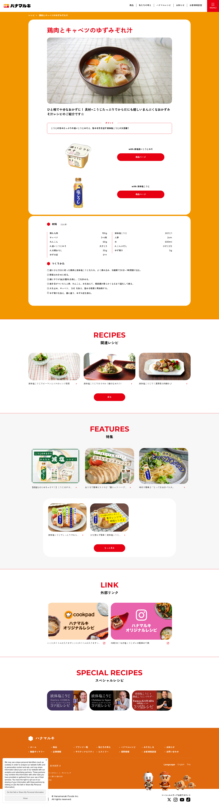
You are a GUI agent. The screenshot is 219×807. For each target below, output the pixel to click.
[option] (55, 468)
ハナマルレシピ (164, 5)
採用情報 (125, 752)
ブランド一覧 (82, 747)
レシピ (31, 15)
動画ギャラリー (37, 752)
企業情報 (57, 752)
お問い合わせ (172, 752)
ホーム (33, 747)
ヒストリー (103, 752)
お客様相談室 (196, 5)
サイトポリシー (52, 773)
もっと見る (109, 548)
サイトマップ (66, 773)
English (181, 764)
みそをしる (149, 747)
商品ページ (141, 157)
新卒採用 (54, 766)
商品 (132, 5)
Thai (189, 764)
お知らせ (180, 5)
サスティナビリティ (85, 752)
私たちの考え (145, 5)
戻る (109, 397)
